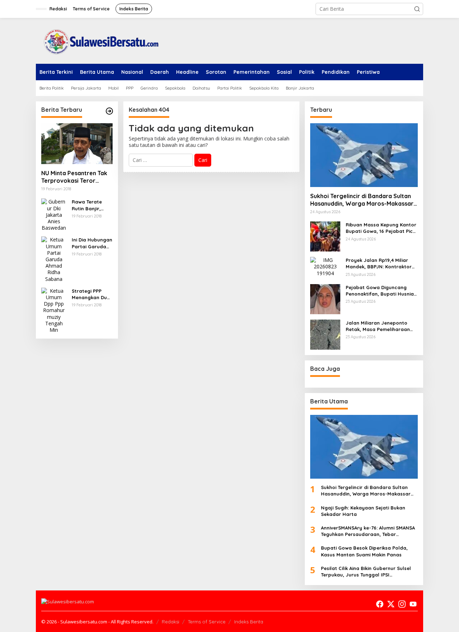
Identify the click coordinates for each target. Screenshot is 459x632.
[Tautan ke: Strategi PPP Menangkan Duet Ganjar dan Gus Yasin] (53, 309)
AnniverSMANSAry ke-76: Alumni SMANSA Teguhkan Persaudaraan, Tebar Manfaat (368, 531)
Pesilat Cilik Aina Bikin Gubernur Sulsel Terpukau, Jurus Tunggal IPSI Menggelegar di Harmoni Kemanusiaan (367, 571)
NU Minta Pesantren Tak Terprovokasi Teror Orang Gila (74, 177)
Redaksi (170, 621)
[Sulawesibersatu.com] (98, 40)
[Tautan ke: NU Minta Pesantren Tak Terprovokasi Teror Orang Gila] (77, 143)
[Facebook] (379, 604)
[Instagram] (402, 604)
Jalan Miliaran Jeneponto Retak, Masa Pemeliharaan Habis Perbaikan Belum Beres (381, 326)
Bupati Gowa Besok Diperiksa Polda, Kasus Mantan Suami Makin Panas (364, 551)
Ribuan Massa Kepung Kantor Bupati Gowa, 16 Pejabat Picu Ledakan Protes (381, 228)
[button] (417, 9)
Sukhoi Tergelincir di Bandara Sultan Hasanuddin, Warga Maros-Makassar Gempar (361, 199)
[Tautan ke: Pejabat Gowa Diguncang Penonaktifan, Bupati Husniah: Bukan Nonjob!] (325, 298)
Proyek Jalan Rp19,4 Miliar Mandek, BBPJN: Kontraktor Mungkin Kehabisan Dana (379, 263)
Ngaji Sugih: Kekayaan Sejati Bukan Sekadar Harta (363, 511)
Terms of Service (207, 621)
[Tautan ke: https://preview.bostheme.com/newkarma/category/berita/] (109, 111)
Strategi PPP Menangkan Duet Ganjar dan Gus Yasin (92, 294)
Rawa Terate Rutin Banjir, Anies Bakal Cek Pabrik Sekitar (90, 205)
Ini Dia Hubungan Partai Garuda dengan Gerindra (92, 243)
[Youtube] (413, 604)
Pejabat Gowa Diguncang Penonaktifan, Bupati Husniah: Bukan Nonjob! (382, 290)
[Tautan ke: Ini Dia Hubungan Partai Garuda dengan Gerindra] (53, 258)
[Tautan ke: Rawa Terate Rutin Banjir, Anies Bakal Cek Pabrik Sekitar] (53, 214)
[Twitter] (391, 604)
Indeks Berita (248, 621)
